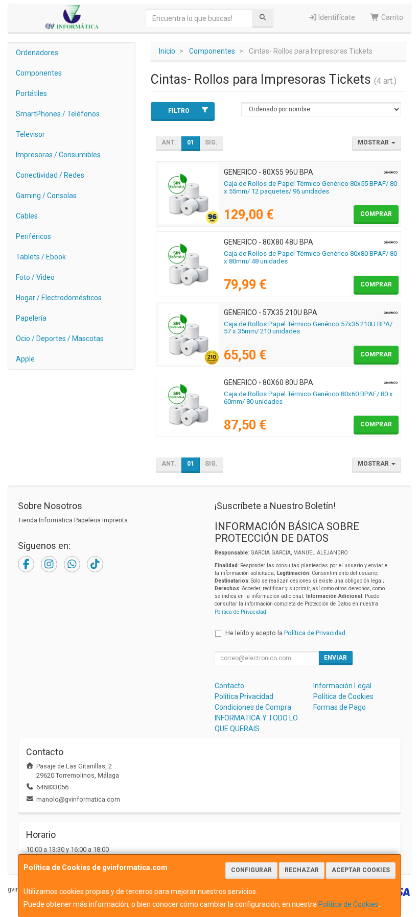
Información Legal (342, 686)
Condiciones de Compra (253, 707)
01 (190, 142)
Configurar (251, 870)
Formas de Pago (339, 707)
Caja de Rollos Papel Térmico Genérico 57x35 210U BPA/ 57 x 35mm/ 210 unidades (308, 327)
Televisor (30, 134)
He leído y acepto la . (286, 633)
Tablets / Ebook (41, 257)
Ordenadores (37, 53)
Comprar (376, 214)
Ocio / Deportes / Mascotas (60, 338)
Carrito (391, 17)
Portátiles (31, 93)
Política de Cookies (348, 904)
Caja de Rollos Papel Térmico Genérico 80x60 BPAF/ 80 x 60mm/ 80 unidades (308, 397)
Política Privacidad (244, 696)
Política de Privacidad (240, 612)
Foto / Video (35, 277)
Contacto (229, 686)
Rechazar (302, 870)
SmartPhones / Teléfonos (58, 114)
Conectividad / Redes (50, 175)
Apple (25, 359)
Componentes (39, 73)
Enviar (335, 657)
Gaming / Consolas (46, 195)
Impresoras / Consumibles (58, 155)
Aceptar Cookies (361, 870)
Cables (27, 216)
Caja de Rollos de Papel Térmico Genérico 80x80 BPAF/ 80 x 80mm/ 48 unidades (310, 257)
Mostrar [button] (374, 142)
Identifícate (336, 17)
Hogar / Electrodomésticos (59, 298)
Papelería (31, 318)
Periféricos (33, 236)
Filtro (179, 110)
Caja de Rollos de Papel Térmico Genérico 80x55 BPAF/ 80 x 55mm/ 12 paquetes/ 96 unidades (310, 187)
